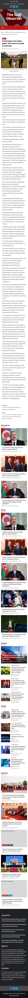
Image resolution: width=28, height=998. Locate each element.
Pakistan (11, 791)
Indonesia (11, 870)
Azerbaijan (5, 443)
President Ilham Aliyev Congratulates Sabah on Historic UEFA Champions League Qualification (14, 502)
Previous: (11, 407)
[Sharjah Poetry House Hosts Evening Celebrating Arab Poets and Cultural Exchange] (14, 811)
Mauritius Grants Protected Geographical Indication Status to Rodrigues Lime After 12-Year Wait (18, 670)
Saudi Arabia (17, 692)
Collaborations (20, 3)
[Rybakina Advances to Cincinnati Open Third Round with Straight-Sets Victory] (14, 623)
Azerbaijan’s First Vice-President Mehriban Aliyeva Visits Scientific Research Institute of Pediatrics (18, 714)
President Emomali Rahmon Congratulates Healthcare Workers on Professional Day (18, 749)
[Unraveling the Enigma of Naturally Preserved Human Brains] (5, 727)
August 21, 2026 (15, 613)
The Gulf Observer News (8, 451)
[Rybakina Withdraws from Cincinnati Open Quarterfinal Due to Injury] (14, 598)
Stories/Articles (18, 723)
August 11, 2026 (15, 878)
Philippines (10, 653)
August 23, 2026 (16, 741)
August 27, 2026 (18, 451)
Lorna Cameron (16, 730)
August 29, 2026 (18, 661)
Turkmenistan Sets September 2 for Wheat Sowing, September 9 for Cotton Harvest (13, 941)
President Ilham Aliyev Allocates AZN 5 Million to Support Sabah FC (12, 448)
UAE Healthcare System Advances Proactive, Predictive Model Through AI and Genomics (18, 762)
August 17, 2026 (18, 638)
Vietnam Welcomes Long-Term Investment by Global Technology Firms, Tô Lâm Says (18, 683)
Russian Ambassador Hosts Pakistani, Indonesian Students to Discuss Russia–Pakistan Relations (12, 901)
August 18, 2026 (16, 755)
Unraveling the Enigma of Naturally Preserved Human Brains (18, 726)
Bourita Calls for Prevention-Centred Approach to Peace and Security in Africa (14, 925)
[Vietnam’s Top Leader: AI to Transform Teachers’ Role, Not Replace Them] (14, 838)
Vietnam (9, 470)
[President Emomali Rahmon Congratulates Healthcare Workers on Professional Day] (5, 750)
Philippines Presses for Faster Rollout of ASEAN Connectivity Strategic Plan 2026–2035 (13, 657)
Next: (12, 415)
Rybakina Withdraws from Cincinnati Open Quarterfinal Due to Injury (13, 610)
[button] (2, 28)
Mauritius (17, 665)
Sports (4, 38)
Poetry (4, 818)
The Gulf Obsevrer (14, 995)
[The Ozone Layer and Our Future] (5, 738)
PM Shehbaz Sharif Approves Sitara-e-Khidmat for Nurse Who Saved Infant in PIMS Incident (14, 920)
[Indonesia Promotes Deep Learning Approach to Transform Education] (14, 863)
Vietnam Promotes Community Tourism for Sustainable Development (13, 930)
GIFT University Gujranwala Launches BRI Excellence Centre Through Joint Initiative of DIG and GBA (13, 797)
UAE (15, 758)
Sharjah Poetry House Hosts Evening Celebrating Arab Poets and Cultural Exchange (12, 824)
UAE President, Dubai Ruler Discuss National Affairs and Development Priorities (13, 936)
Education (5, 791)
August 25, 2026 (16, 702)
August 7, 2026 (17, 905)
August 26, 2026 (15, 506)
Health (17, 710)
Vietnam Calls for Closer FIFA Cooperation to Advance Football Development (14, 474)
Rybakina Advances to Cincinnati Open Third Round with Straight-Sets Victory (14, 635)
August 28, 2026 (16, 689)
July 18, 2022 (15, 48)
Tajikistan (16, 744)
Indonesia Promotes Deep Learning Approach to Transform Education (11, 875)
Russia (10, 895)
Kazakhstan (5, 605)
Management (7, 3)
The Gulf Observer (14, 16)
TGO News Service (7, 48)
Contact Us (13, 3)
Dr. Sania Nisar (15, 740)
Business (4, 653)
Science (12, 723)
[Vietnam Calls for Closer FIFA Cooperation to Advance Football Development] (14, 463)
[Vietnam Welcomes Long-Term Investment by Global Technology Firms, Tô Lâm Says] (5, 684)
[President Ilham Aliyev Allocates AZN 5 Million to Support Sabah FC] (14, 437)
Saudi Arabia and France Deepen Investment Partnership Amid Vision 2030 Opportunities (17, 696)
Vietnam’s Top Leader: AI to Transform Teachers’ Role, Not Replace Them (12, 850)
